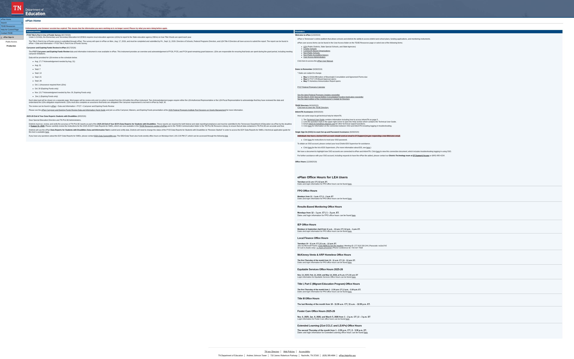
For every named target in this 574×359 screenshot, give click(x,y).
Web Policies (289, 351)
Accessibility (304, 351)
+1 (324, 248)
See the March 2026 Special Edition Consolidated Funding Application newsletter (330, 97)
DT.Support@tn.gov (421, 156)
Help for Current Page (10, 30)
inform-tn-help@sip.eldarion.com (322, 124)
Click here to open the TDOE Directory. (313, 108)
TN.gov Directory (272, 351)
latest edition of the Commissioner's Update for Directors (327, 99)
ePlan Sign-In (8, 37)
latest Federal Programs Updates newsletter (322, 95)
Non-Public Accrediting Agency (315, 55)
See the (300, 99)
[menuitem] (11, 19)
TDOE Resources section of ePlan (153, 126)
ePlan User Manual (325, 61)
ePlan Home (6, 19)
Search (4, 23)
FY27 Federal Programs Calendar (311, 87)
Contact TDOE (7, 33)
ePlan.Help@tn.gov (347, 355)
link (226, 136)
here (47, 132)
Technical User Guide (316, 120)
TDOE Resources (8, 26)
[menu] (11, 26)
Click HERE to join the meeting (330, 246)
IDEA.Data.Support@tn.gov (105, 136)
